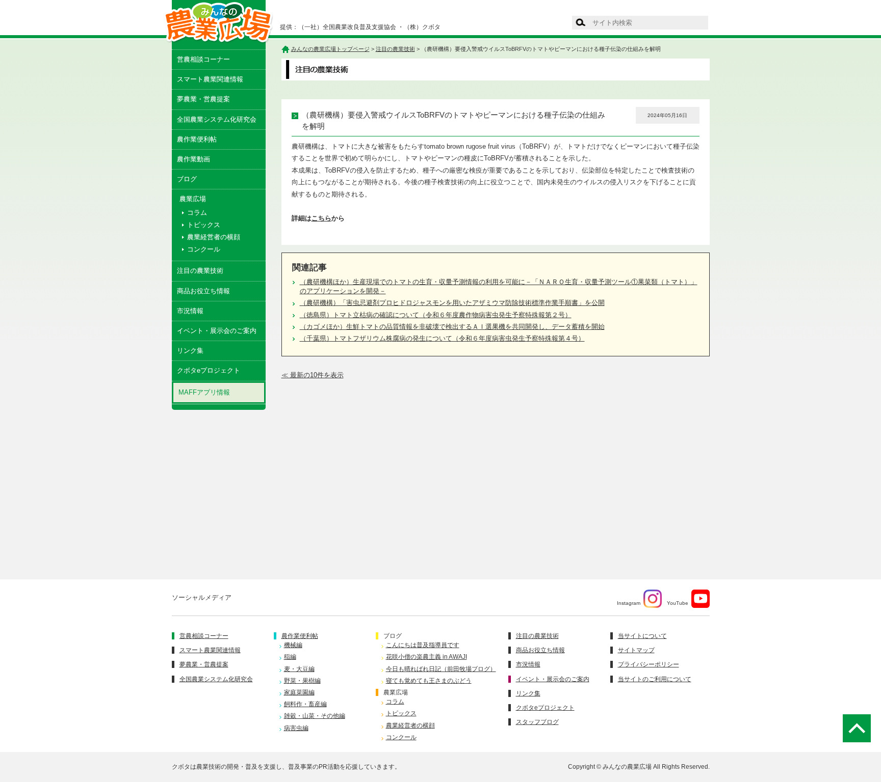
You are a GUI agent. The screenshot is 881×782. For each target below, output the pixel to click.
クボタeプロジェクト (208, 370)
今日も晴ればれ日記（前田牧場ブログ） (441, 669)
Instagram (628, 603)
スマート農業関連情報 (210, 79)
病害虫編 (296, 728)
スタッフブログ (537, 721)
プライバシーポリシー (648, 664)
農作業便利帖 (197, 139)
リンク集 (190, 350)
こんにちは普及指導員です (422, 645)
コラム (197, 212)
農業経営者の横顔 (213, 237)
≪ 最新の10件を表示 (312, 375)
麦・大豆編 (299, 669)
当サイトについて (642, 635)
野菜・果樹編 (302, 680)
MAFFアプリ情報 (204, 392)
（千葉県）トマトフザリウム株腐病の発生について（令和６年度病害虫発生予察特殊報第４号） (442, 338)
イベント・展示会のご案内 (216, 330)
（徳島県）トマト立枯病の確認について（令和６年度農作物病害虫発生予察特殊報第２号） (436, 315)
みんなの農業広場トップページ (330, 49)
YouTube (677, 603)
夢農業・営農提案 (203, 99)
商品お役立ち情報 (203, 291)
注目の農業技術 (200, 270)
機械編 (293, 645)
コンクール (203, 249)
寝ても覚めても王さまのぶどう (429, 680)
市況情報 (190, 311)
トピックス (203, 225)
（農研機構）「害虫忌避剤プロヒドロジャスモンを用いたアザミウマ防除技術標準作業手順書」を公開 (452, 302)
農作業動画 (193, 159)
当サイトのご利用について (654, 679)
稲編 (290, 656)
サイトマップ (636, 650)
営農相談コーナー (203, 59)
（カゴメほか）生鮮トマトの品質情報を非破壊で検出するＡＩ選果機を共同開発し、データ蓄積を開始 (452, 326)
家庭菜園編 (299, 692)
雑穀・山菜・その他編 (314, 715)
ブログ (187, 179)
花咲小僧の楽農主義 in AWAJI (426, 656)
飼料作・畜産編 (305, 704)
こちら (321, 218)
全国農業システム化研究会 (216, 119)
